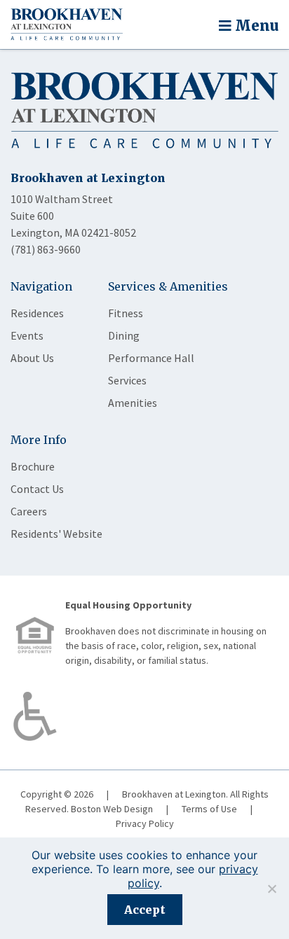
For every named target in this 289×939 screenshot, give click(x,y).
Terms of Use (209, 808)
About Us (32, 358)
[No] (271, 889)
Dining (124, 335)
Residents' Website (56, 534)
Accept (145, 910)
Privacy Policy (145, 823)
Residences (37, 313)
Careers (29, 511)
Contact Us (37, 489)
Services (127, 380)
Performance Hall (151, 358)
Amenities (132, 403)
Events (27, 335)
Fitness (125, 313)
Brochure (33, 466)
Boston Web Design (112, 808)
